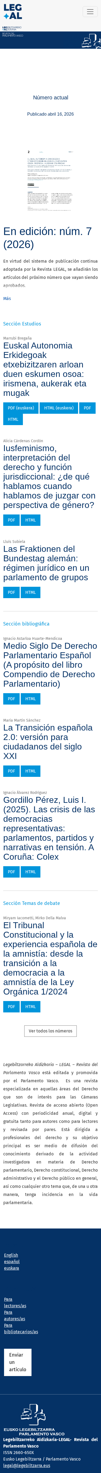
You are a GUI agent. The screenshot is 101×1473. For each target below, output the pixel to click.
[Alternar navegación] (90, 11)
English (11, 1255)
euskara (11, 1268)
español (12, 1261)
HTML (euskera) (59, 407)
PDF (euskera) (21, 407)
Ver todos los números (50, 1031)
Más (7, 298)
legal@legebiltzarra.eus (26, 1465)
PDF (87, 407)
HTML (13, 419)
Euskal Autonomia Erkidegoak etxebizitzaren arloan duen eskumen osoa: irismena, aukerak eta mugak (44, 369)
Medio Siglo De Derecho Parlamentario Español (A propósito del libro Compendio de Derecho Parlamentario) (50, 665)
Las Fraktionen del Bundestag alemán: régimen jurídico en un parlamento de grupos (46, 563)
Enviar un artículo (17, 1362)
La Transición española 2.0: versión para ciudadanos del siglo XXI (48, 742)
